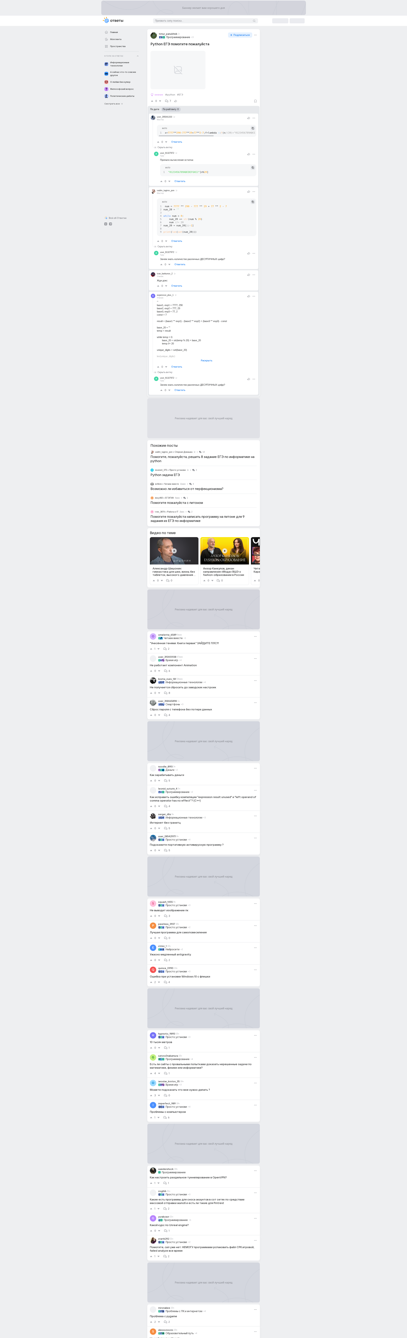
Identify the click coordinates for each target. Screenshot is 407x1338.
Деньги (170, 770)
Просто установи (177, 470)
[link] (174, 561)
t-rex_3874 (160, 512)
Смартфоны (173, 704)
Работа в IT (172, 512)
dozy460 (159, 498)
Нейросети (172, 949)
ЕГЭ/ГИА (169, 498)
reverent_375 (161, 470)
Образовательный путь (180, 1333)
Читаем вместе (171, 484)
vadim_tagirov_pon (163, 452)
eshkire (158, 484)
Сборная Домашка (183, 452)
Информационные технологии (184, 682)
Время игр (172, 660)
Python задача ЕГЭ (165, 475)
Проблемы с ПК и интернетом (184, 1311)
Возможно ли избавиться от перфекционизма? (186, 489)
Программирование (178, 37)
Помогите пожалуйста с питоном (176, 503)
